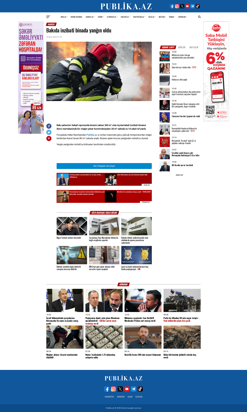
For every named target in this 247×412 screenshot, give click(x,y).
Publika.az (91, 135)
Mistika (162, 16)
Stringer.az (111, 16)
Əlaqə (130, 396)
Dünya (100, 16)
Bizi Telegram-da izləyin (104, 166)
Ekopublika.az (138, 16)
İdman (171, 16)
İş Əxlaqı (138, 396)
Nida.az (63, 16)
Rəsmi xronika (76, 16)
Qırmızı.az (90, 16)
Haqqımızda (109, 396)
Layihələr (182, 16)
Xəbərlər (121, 396)
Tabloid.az (125, 16)
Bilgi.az (151, 16)
